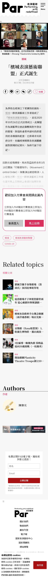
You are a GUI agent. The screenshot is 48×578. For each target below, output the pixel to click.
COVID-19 (9, 243)
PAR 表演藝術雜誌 (24, 512)
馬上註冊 (34, 223)
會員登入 (13, 223)
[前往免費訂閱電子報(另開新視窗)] (24, 429)
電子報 (24, 534)
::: (36, 4)
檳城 (7, 113)
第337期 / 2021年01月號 (24, 82)
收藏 (41, 91)
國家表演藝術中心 (24, 538)
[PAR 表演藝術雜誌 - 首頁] (18, 8)
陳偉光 (27, 80)
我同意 (40, 565)
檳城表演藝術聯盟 (17, 117)
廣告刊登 (24, 529)
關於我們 (24, 521)
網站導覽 (24, 546)
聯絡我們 (24, 525)
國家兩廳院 (24, 542)
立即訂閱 (24, 480)
